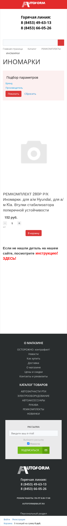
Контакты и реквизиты (33, 376)
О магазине (33, 367)
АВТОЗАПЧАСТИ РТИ (33, 391)
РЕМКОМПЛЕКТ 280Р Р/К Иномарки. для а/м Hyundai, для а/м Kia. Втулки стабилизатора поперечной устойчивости (33, 202)
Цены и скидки (33, 372)
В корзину (33, 233)
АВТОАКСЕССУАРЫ (33, 400)
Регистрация (18, 519)
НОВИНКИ (33, 413)
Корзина (8, 523)
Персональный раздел (33, 513)
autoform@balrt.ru (33, 503)
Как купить (33, 358)
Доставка (33, 363)
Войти (7, 519)
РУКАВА (33, 404)
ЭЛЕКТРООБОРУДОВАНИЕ (33, 395)
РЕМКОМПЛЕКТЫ (33, 409)
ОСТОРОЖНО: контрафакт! (33, 349)
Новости (33, 354)
